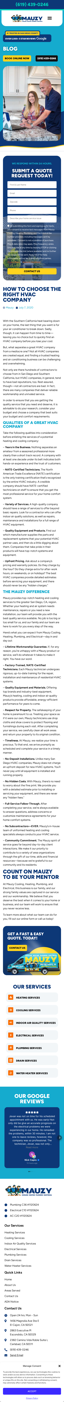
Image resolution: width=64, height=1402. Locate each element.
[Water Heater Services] (10, 1072)
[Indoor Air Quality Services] (10, 1022)
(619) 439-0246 (32, 4)
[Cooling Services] (10, 1009)
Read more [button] (32, 1147)
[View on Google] (32, 1154)
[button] (59, 1365)
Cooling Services (28, 1010)
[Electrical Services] (10, 1035)
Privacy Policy (32, 1398)
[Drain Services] (10, 1060)
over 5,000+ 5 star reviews (20, 39)
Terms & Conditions (31, 262)
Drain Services (26, 1060)
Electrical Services (30, 1035)
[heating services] (10, 997)
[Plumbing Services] (10, 1047)
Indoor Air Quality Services (36, 1022)
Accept (32, 1391)
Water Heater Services (32, 1073)
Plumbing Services (29, 1048)
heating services (28, 997)
